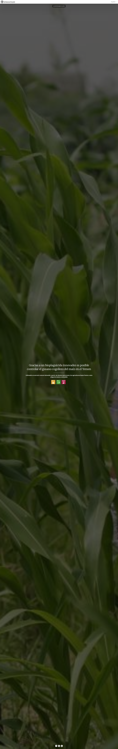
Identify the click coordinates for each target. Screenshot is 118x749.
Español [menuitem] (113, 2)
